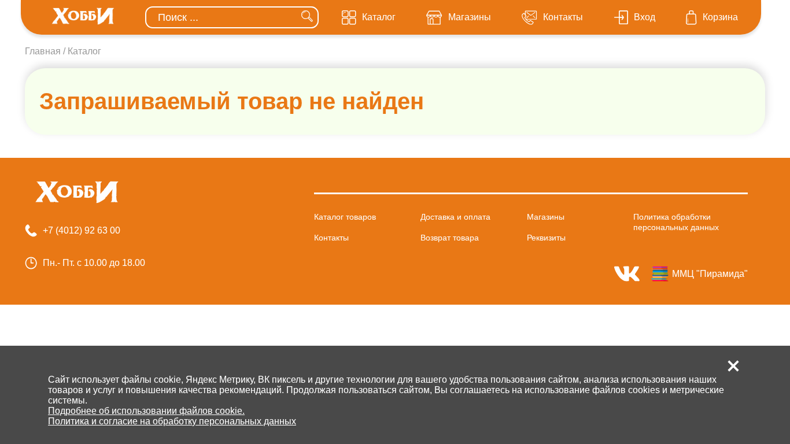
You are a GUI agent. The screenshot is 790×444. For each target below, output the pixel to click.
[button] (733, 366)
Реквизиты (546, 237)
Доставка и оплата (455, 216)
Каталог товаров (345, 216)
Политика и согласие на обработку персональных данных (172, 421)
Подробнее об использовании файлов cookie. (146, 411)
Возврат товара (449, 237)
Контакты (331, 237)
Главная (43, 51)
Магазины (545, 216)
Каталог (84, 51)
